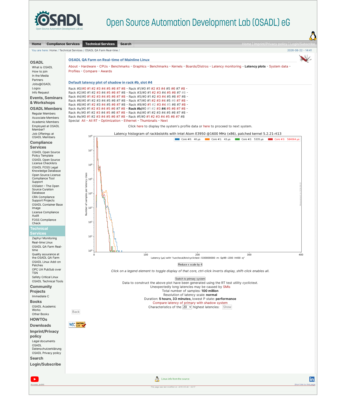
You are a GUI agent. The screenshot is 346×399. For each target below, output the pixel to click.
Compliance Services (41, 145)
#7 (119, 88)
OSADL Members (46, 108)
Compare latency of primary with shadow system (190, 303)
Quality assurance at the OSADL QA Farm (45, 255)
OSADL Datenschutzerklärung (46, 347)
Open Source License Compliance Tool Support (46, 178)
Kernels (177, 66)
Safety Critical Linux (45, 277)
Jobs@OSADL (41, 84)
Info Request (40, 92)
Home (246, 44)
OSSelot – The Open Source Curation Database (45, 189)
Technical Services (70, 50)
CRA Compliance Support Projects (43, 198)
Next (164, 121)
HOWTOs (38, 319)
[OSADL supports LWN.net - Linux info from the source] (173, 381)
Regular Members (44, 113)
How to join (39, 71)
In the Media (40, 75)
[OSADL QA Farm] (305, 63)
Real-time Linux (42, 242)
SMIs (226, 287)
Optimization (110, 121)
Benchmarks (120, 66)
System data (278, 66)
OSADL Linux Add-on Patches (46, 263)
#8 (123, 88)
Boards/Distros (197, 66)
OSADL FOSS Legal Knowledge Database (46, 169)
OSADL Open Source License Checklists (46, 161)
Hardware (88, 66)
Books (36, 301)
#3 (99, 88)
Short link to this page (305, 384)
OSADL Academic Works (44, 308)
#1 (89, 88)
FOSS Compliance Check (44, 221)
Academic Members (45, 122)
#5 (109, 88)
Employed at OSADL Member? (45, 127)
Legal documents (43, 341)
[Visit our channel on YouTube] (35, 381)
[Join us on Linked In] (312, 382)
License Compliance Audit (45, 213)
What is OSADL (42, 67)
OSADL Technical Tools (47, 281)
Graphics (139, 66)
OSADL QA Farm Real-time (101, 50)
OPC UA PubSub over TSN (46, 271)
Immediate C (40, 296)
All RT (93, 121)
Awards (106, 71)
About (73, 66)
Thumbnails (148, 121)
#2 (94, 88)
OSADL (36, 62)
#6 (114, 88)
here (140, 126)
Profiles (74, 71)
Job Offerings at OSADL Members (43, 135)
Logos (36, 88)
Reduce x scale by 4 (190, 264)
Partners (37, 79)
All (83, 121)
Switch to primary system (190, 278)
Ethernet (130, 121)
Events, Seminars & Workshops (46, 100)
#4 (104, 88)
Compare (90, 71)
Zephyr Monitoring (44, 238)
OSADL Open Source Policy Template (46, 153)
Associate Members (45, 117)
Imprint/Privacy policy (270, 44)
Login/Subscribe (302, 44)
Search (36, 358)
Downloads (40, 325)
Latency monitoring (226, 66)
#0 (84, 88)
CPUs (103, 66)
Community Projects (41, 289)
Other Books (40, 314)
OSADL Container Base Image (47, 206)
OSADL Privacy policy (46, 353)
